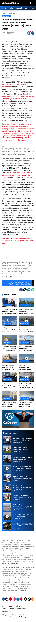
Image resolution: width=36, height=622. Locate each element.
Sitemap (5, 611)
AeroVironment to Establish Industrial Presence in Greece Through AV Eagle (23, 525)
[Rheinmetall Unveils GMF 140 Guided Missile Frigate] (9, 396)
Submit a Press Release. (10, 563)
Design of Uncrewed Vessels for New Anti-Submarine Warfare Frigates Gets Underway (26, 405)
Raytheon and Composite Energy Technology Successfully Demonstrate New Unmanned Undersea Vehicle (9, 386)
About (4, 606)
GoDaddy (22, 617)
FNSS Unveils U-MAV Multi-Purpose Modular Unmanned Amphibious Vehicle (22, 515)
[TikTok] (29, 599)
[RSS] (32, 599)
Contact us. (22, 590)
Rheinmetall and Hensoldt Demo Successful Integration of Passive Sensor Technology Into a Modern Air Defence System (22, 458)
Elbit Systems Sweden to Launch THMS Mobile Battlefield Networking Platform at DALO (21, 449)
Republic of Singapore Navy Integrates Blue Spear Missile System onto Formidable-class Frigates (26, 367)
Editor (3, 32)
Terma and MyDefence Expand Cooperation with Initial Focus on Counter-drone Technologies (22, 496)
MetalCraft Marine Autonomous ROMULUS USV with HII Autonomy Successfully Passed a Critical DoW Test (26, 348)
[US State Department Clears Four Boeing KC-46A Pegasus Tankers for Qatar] (7, 507)
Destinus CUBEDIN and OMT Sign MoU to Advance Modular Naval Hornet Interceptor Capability (22, 439)
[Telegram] (28, 289)
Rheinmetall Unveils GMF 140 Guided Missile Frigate (9, 404)
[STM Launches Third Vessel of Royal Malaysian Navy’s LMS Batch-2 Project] (26, 377)
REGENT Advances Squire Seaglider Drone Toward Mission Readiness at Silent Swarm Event (22, 468)
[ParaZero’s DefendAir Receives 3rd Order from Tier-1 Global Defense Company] (7, 488)
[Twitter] (25, 289)
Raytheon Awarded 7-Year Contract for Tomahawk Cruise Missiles (9, 348)
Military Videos (24, 323)
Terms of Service (8, 609)
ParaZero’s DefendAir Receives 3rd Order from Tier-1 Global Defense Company (22, 487)
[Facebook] (21, 289)
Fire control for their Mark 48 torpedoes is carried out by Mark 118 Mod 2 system (18, 175)
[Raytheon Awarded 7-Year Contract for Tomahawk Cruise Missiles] (9, 340)
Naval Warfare (6, 16)
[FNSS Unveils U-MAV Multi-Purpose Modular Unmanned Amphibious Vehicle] (7, 516)
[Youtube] (21, 599)
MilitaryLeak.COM (10, 3)
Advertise (19, 606)
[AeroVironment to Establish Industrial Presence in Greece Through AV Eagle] (7, 526)
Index (11, 606)
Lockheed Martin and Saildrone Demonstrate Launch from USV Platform (26, 311)
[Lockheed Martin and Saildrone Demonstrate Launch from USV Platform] (26, 302)
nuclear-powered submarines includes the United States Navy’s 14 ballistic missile (18, 96)
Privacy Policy (21, 609)
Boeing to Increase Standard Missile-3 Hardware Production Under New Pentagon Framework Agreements (8, 330)
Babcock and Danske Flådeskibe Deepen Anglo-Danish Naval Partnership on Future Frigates (9, 311)
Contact (13, 611)
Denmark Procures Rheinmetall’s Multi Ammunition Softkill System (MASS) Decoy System (26, 330)
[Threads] (25, 599)
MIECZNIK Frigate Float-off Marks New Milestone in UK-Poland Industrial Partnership (9, 367)
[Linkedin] (18, 599)
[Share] (32, 33)
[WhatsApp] (32, 289)
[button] (30, 3)
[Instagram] (14, 599)
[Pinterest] (10, 599)
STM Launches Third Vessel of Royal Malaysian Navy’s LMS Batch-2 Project (26, 386)
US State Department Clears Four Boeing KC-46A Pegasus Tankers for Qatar (23, 506)
